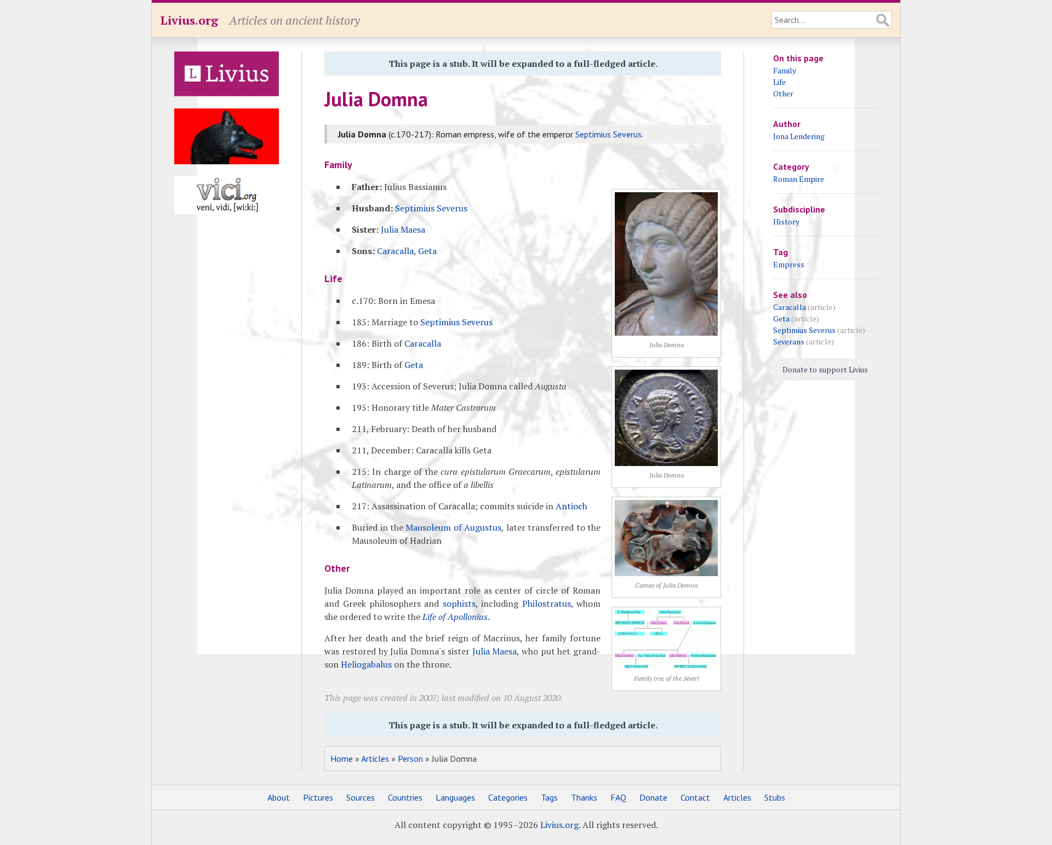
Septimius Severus (608, 134)
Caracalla (395, 251)
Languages (455, 797)
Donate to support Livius (825, 369)
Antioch (571, 506)
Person (410, 758)
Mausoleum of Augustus (453, 527)
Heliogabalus (366, 664)
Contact (695, 797)
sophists (459, 603)
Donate (653, 797)
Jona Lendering (799, 136)
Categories (508, 797)
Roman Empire (798, 179)
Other (783, 93)
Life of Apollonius (455, 617)
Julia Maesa (403, 229)
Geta (427, 251)
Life (779, 82)
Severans (788, 341)
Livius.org (189, 20)
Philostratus (546, 603)
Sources (360, 797)
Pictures (318, 797)
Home (341, 758)
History (786, 221)
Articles (375, 758)
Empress (788, 264)
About (278, 797)
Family (784, 70)
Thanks (584, 797)
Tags (549, 797)
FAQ (618, 797)
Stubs (774, 797)
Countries (405, 797)
